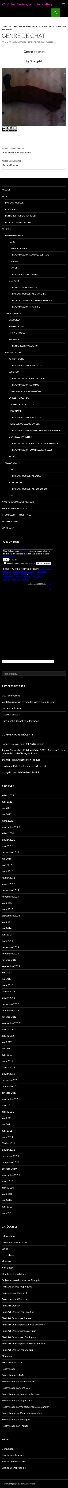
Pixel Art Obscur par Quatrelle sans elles (35, 443)
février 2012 (8, 1067)
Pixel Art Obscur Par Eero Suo (28, 378)
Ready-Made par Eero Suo (26, 384)
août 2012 (7, 1029)
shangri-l (6, 759)
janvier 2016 (8, 883)
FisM (11, 495)
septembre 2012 (11, 1023)
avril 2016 (7, 864)
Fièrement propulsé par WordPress (18, 1483)
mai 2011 (7, 1124)
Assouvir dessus (11, 714)
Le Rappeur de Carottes (21, 404)
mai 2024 (7, 807)
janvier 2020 (8, 839)
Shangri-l (14, 280)
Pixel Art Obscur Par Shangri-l (29, 293)
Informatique (9, 1235)
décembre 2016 (10, 852)
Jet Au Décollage (35, 743)
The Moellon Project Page (16, 515)
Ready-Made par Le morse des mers (30, 254)
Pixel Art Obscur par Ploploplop (30, 489)
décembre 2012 (10, 1004)
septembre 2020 (11, 826)
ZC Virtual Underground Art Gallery (27, 4)
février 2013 (8, 991)
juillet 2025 (8, 795)
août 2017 (7, 845)
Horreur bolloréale (11, 708)
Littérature (8, 1254)
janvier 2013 (8, 997)
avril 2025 (7, 801)
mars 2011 (7, 1136)
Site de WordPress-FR (14, 1467)
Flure (12, 241)
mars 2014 (7, 940)
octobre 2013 (9, 959)
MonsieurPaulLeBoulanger (24, 423)
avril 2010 (7, 1206)
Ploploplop (15, 482)
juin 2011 (7, 1117)
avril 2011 (7, 1130)
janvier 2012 (8, 1073)
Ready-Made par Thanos (25, 274)
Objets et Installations (16, 26)
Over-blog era (13, 352)
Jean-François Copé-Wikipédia (25, 391)
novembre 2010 (10, 1162)
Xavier (12, 456)
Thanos (13, 267)
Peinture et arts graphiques (20, 215)
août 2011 (7, 1105)
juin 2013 (7, 972)
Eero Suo (14, 371)
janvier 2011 (8, 1149)
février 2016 (8, 877)
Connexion (8, 1448)
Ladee (12, 469)
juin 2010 (7, 1193)
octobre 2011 (9, 1092)
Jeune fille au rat (37, 765)
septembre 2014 (11, 915)
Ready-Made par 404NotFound (28, 365)
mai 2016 (7, 858)
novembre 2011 (10, 1086)
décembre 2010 (10, 1155)
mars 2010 (7, 1212)
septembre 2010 (11, 1174)
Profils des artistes (12, 1362)
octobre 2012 (9, 1016)
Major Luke (15, 410)
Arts (4, 196)
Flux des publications (13, 1455)
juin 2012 (7, 1042)
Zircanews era (13, 313)
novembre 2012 (10, 1010)
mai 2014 (7, 928)
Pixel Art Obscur (14, 202)
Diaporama (8, 528)
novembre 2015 (10, 896)
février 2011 (8, 1143)
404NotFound (16, 358)
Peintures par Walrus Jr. (25, 345)
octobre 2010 (9, 1168)
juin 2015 (7, 902)
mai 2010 (7, 1200)
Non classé (8, 1267)
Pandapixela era (14, 235)
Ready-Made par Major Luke (27, 417)
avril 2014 (7, 934)
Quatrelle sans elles (20, 436)
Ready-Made (11, 209)
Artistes (6, 228)
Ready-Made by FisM (13, 1375)
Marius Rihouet (11, 163)
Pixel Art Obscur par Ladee (26, 476)
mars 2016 (7, 871)
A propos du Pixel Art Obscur (18, 502)
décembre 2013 (10, 947)
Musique (6, 1261)
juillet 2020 (8, 833)
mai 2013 (7, 978)
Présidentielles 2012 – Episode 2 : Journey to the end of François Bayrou (34, 752)
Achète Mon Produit (28, 759)
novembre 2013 (10, 953)
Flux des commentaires (14, 1461)
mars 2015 (7, 909)
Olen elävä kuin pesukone (16, 150)
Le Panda (13, 261)
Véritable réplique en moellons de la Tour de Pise (28, 701)
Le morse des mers (18, 248)
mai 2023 (7, 814)
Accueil (6, 189)
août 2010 (7, 1181)
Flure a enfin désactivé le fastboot (20, 720)
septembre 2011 (11, 1099)
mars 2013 (7, 985)
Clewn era (11, 462)
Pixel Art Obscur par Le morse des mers (23, 1324)
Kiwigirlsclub (16, 326)
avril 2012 (7, 1054)
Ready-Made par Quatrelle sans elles (32, 449)
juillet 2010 (8, 1187)
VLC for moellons (11, 695)
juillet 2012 (8, 1035)
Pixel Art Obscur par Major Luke (19, 1330)
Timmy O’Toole (17, 332)
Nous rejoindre (10, 521)
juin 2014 (7, 921)
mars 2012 (7, 1061)
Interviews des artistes (14, 508)
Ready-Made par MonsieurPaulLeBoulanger (36, 430)
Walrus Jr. (14, 339)
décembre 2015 (10, 890)
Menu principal (64, 4)
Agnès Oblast (9, 750)
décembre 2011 (10, 1080)
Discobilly (14, 319)
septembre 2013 (11, 966)
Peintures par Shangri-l (25, 287)
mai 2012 (7, 1048)
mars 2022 (7, 820)
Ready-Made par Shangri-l (26, 306)
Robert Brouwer (10, 743)
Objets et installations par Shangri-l (32, 300)
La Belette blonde (19, 397)
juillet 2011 (8, 1111)
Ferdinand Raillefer (12, 765)
